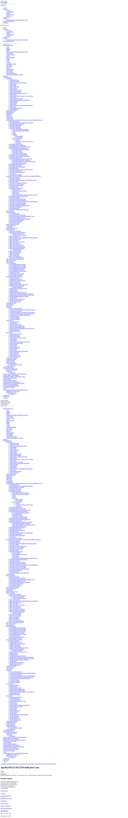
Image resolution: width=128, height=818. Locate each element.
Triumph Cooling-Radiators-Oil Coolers (18, 284)
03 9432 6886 (4, 2)
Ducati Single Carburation (15, 221)
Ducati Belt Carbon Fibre (15, 125)
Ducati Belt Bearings (14, 121)
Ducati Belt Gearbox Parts (15, 157)
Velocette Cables (13, 323)
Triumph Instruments (17, 287)
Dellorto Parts (10, 118)
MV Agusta (9, 66)
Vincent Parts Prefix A (14, 335)
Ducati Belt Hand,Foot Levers (19, 162)
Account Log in (4, 803)
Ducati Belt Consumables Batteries (20, 129)
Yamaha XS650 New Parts (15, 364)
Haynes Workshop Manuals (10, 380)
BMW (8, 50)
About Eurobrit (4, 791)
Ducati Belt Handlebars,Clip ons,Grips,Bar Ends (23, 161)
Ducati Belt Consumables (15, 128)
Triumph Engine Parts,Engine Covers (18, 288)
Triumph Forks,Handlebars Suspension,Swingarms (21, 293)
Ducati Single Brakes (14, 213)
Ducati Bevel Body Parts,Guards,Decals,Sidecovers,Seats (22, 180)
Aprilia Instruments (13, 101)
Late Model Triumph (11, 64)
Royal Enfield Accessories (15, 275)
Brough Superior (10, 112)
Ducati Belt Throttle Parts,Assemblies (21, 160)
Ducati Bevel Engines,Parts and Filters (18, 196)
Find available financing (6, 808)
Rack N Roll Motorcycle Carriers (11, 386)
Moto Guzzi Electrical (14, 243)
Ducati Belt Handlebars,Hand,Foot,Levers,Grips (20, 158)
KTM (8, 61)
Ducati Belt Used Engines (15, 170)
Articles (5, 18)
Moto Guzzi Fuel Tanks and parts (17, 247)
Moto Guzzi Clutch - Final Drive (17, 241)
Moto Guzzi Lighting (14, 253)
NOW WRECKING (8, 367)
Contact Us (6, 17)
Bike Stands (9, 305)
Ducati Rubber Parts (14, 208)
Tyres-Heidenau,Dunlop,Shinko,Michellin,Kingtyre (16, 390)
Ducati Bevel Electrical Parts (16, 188)
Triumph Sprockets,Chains (15, 300)
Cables (14, 132)
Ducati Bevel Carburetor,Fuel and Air (18, 182)
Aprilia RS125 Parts (14, 81)
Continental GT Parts (14, 272)
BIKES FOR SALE (8, 45)
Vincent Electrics (13, 340)
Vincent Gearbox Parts (14, 347)
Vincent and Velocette (12, 73)
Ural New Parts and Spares (15, 308)
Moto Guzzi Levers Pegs (15, 252)
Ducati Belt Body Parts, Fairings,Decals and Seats (21, 122)
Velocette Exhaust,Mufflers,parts (17, 327)
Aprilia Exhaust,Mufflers (15, 92)
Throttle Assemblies (17, 249)
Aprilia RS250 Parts (14, 80)
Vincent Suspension (14, 354)
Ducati (8, 56)
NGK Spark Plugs (11, 360)
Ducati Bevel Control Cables (16, 185)
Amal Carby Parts (11, 366)
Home (5, 8)
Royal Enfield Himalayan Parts (16, 273)
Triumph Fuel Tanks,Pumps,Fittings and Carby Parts (21, 295)
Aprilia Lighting (13, 102)
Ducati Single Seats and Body (16, 220)
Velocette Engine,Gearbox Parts (16, 325)
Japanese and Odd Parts (12, 358)
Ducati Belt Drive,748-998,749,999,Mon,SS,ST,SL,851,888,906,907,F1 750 (25, 120)
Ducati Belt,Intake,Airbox (15, 165)
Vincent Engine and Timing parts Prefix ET (19, 341)
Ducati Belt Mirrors (14, 168)
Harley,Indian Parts (11, 225)
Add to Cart (3, 774)
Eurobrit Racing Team (9, 21)
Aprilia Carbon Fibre (14, 86)
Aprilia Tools (12, 106)
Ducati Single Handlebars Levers (17, 217)
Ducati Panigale (10, 211)
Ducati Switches (16, 189)
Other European (10, 69)
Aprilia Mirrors (13, 104)
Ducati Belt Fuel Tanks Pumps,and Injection (19, 156)
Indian (8, 60)
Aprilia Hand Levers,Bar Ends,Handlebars (19, 100)
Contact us (3, 793)
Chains (14, 133)
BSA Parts (9, 116)
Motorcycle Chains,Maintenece (11, 384)
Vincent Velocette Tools (15, 356)
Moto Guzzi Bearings (14, 236)
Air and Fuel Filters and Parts (19, 235)
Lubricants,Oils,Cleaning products (12, 382)
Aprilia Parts (9, 78)
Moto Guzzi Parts (11, 229)
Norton (8, 68)
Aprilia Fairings (13, 94)
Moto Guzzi (9, 65)
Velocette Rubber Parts (14, 331)
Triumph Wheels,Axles (14, 301)
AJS (8, 46)
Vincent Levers (13, 350)
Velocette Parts (10, 320)
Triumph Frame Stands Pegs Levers (17, 292)
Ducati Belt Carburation (15, 126)
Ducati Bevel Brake (14, 181)
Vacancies (9, 16)
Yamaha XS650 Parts (12, 363)
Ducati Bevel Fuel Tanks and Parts (17, 203)
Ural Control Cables (14, 316)
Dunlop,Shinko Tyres (12, 392)
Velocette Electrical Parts (15, 324)
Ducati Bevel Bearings (14, 178)
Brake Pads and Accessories (10, 378)
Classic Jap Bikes (11, 54)
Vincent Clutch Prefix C (15, 336)
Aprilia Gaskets (13, 97)
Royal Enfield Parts (11, 263)
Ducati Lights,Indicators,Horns (19, 191)
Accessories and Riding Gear (10, 368)
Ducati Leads (15, 192)
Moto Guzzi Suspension (15, 256)
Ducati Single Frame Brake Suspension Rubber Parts (21, 216)
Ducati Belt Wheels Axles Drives (17, 172)
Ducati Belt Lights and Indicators (17, 166)
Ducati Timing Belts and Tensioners (20, 130)
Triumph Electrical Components (16, 285)
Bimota (8, 49)
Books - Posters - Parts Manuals (11, 375)
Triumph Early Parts (11, 303)
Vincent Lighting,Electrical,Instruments (18, 351)
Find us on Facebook (5, 806)
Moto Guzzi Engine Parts (15, 244)
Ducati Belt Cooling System (16, 144)
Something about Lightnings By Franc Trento (17, 20)
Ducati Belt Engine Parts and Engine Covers (19, 146)
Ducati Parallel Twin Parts (13, 224)
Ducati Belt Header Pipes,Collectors (20, 149)
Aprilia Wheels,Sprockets (15, 108)
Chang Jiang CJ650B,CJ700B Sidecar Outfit (17, 52)
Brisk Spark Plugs (11, 362)
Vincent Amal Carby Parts (15, 333)
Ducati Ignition (15, 193)
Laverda (8, 62)
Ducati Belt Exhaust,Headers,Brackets (18, 148)
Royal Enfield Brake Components (17, 268)
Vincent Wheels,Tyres (14, 355)
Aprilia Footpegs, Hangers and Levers (18, 93)
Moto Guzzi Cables (14, 240)
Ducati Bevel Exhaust (14, 197)
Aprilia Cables (12, 85)
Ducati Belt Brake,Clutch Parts (16, 124)
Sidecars (5, 76)
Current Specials (7, 379)
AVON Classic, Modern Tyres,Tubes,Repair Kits (15, 374)
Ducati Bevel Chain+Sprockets (16, 184)
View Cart (3, 5)
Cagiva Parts (9, 117)
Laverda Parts (10, 227)
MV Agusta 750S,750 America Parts (15, 259)
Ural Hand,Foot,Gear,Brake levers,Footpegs (19, 315)
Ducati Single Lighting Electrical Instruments (20, 219)
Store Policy (6, 396)
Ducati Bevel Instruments (15, 207)
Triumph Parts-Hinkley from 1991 (14, 276)
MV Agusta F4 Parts (11, 260)
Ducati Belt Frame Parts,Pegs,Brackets (18, 154)
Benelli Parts (9, 113)
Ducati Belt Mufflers (17, 150)
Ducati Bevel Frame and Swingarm (17, 200)
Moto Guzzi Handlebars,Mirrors (17, 248)
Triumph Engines (13, 289)
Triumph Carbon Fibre (14, 281)
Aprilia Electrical (13, 89)
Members (6, 22)
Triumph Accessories (14, 277)
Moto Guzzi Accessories (15, 231)
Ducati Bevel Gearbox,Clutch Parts (17, 204)
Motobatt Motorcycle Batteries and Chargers (14, 383)
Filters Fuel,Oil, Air (17, 138)
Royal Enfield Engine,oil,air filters (17, 264)
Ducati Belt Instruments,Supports (17, 164)
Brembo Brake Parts (11, 110)
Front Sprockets (19, 136)
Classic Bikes (10, 53)
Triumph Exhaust (13, 291)
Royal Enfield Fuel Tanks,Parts (16, 269)
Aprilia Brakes (12, 84)
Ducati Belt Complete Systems (19, 153)
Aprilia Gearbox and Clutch (16, 98)
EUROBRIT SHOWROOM (7, 763)
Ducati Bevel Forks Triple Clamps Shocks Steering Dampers (23, 201)
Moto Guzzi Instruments (15, 251)
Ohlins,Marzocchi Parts (12, 228)
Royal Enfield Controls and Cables (17, 267)
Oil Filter (17, 140)
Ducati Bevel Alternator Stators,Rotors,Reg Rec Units (25, 195)
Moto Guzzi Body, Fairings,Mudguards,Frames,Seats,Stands (23, 237)
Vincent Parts (10, 332)
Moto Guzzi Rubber (14, 255)
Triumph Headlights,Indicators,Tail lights (19, 296)
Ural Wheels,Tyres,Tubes (15, 311)
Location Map (10, 12)
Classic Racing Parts (11, 359)
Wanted (8, 13)
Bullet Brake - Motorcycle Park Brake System (14, 376)
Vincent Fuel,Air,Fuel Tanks (16, 343)
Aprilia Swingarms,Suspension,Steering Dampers (21, 105)
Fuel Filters (18, 142)
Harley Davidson (11, 57)
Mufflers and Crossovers (18, 233)
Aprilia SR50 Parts (13, 109)
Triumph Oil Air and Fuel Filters (17, 299)
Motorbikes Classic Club (6, 798)
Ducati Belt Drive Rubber (15, 174)
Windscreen (6, 395)
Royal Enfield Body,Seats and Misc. (17, 271)
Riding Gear (9, 371)
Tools (5, 388)
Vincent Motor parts (14, 352)
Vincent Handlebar (13, 348)
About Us (6, 9)
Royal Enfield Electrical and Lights (17, 265)
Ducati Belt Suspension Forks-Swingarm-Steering (21, 169)
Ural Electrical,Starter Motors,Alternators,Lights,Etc (21, 313)
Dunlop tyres (12, 394)
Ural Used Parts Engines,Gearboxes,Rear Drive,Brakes (22, 312)
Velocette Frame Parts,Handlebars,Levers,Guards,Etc (21, 328)
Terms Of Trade (10, 14)
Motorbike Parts (7, 77)
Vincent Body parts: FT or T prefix (17, 337)
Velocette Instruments (14, 329)
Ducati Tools (12, 173)
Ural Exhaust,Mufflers (14, 319)
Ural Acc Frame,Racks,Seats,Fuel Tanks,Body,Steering (22, 309)
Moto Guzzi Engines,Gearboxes (17, 245)
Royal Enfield (10, 72)
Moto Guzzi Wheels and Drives (16, 257)
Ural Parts (9, 307)
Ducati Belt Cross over (17, 152)
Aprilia (8, 48)
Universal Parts (10, 304)
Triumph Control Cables (15, 283)
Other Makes (10, 70)
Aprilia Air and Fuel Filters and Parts (18, 82)
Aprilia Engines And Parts (15, 90)
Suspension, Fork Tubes (9, 387)
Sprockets (14, 134)
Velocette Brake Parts (14, 321)
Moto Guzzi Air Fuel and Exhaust (17, 232)
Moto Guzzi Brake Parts (15, 239)
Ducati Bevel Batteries (14, 177)
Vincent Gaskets (13, 345)
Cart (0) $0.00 (4, 404)
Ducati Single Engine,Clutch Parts (17, 215)
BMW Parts (9, 114)
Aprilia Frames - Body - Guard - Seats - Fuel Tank (21, 96)
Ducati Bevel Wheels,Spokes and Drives (19, 209)
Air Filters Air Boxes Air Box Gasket (24, 141)
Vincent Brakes (13, 339)
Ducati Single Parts (11, 212)
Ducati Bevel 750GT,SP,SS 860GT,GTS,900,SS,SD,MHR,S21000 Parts (24, 176)
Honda (8, 58)
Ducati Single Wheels (14, 223)
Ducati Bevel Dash (13, 187)
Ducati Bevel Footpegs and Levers (17, 199)
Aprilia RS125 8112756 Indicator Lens (47, 763)
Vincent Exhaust (13, 344)
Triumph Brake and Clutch (15, 279)
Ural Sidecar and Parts (14, 317)
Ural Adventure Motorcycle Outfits (15, 74)
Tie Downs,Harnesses (12, 370)
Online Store (4, 801)
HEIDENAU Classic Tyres (13, 391)
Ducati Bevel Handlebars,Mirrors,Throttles (19, 205)
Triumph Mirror (13, 297)
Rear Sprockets (19, 137)
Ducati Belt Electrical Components (17, 145)
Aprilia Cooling (13, 88)
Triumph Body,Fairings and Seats (17, 280)
